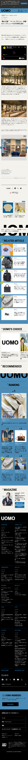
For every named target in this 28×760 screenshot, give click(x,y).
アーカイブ (4, 17)
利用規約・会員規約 (18, 735)
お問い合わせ (17, 733)
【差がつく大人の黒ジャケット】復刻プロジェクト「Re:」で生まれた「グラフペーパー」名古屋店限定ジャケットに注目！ (20, 314)
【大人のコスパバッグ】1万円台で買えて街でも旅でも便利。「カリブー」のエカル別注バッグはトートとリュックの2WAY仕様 (20, 275)
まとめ (16, 246)
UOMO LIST (22, 352)
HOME (2, 229)
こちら (11, 747)
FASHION (7, 229)
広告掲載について (5, 737)
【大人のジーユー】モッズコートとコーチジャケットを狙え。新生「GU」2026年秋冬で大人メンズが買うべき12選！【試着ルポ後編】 (20, 477)
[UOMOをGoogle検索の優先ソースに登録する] (14, 192)
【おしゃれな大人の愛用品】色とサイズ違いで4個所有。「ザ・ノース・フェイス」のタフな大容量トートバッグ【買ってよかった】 (19, 264)
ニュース (16, 272)
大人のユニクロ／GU (19, 472)
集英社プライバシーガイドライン (7, 735)
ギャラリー (4, 421)
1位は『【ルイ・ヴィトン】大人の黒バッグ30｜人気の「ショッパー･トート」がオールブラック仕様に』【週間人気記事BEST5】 (20, 288)
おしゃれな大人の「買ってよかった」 (19, 260)
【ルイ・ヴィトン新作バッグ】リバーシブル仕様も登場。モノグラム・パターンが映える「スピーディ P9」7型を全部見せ (20, 449)
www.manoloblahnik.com (5, 173)
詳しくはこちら (24, 3)
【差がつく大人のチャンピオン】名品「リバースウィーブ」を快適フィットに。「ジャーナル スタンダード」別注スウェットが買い (20, 301)
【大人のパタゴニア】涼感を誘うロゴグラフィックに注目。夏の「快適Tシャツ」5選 (19, 249)
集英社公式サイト (5, 733)
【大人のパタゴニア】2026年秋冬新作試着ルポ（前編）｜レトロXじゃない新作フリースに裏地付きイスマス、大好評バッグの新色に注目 (7, 449)
